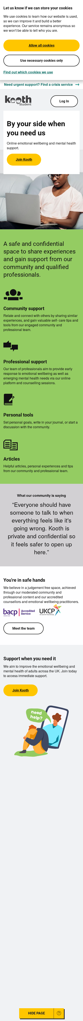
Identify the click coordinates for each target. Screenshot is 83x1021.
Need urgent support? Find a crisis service (38, 84)
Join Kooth (24, 160)
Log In (64, 101)
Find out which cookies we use (28, 72)
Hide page (36, 1013)
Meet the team (23, 628)
